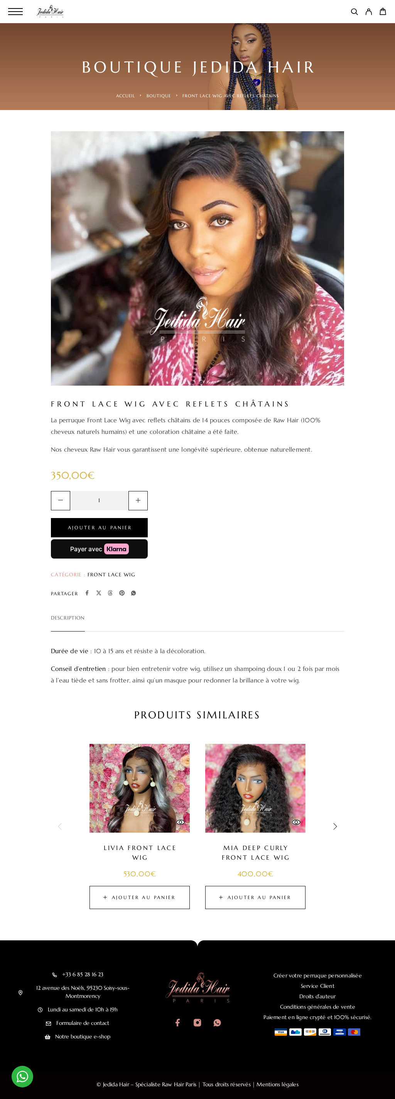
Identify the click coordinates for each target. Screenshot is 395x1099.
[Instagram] (197, 1023)
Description (68, 618)
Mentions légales (277, 1084)
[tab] (68, 623)
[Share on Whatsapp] (133, 593)
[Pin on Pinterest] (122, 593)
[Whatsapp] (217, 1023)
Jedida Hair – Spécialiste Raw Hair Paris (149, 1084)
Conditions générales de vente (317, 1006)
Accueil (125, 95)
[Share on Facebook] (87, 593)
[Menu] (15, 11)
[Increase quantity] (138, 500)
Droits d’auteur (317, 996)
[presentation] (60, 826)
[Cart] (383, 13)
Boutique (159, 95)
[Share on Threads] (110, 593)
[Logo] (51, 11)
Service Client (317, 985)
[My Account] (369, 13)
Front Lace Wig (111, 574)
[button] (139, 897)
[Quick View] (180, 822)
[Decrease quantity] (60, 500)
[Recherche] (354, 13)
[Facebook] (177, 1023)
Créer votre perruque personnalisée (317, 975)
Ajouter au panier (100, 527)
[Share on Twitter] (99, 593)
